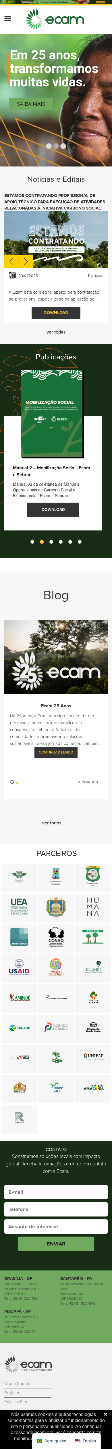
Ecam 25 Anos (56, 706)
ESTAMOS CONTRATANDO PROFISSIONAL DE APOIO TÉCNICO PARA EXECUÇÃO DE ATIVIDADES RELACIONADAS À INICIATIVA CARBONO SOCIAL (54, 202)
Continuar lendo (56, 752)
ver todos (56, 559)
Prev (11, 262)
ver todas (56, 332)
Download (56, 312)
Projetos (12, 1392)
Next (26, 262)
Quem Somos (17, 1383)
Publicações (15, 1402)
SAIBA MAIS (31, 104)
